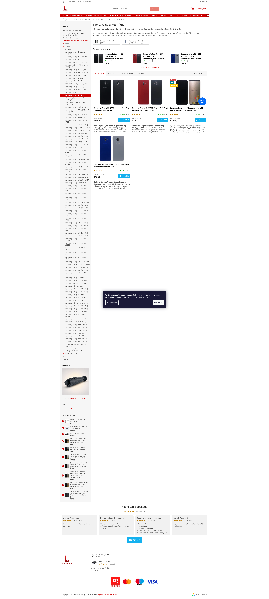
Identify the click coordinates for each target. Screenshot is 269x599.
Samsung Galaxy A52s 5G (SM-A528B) (76, 249)
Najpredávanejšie (126, 73)
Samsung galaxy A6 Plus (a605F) (76, 297)
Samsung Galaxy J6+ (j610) (74, 95)
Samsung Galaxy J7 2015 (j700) (76, 107)
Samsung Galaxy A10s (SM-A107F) (77, 142)
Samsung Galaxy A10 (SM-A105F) (76, 136)
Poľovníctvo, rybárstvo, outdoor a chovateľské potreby (74, 34)
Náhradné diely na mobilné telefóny (75, 41)
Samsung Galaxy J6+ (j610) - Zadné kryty (76, 103)
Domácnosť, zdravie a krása (72, 38)
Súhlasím (158, 303)
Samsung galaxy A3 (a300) (74, 278)
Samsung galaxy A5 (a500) (74, 286)
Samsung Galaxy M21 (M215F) (76, 327)
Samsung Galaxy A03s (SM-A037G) (77, 130)
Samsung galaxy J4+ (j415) (74, 81)
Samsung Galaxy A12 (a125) (75, 147)
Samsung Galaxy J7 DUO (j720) (76, 117)
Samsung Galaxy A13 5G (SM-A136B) (75, 156)
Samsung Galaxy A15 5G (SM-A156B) (75, 171)
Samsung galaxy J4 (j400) (74, 78)
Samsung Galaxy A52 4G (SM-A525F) (75, 239)
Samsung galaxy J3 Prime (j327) (76, 72)
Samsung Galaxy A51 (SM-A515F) (76, 236)
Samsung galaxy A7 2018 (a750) (76, 306)
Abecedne (140, 73)
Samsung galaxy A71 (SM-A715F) (76, 267)
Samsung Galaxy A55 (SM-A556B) (77, 262)
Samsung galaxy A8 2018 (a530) (76, 311)
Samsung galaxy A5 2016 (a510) (76, 289)
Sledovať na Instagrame (76, 398)
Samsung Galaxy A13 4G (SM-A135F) (75, 151)
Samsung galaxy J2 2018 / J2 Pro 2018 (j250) (76, 66)
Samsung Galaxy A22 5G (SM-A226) (75, 189)
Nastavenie (112, 303)
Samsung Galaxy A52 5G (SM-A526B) (75, 244)
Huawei (67, 46)
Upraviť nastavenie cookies (107, 595)
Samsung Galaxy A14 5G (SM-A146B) (75, 163)
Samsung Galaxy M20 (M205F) (76, 325)
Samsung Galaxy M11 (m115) (75, 319)
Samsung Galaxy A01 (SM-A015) (76, 125)
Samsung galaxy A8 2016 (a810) (76, 309)
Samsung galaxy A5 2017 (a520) (76, 292)
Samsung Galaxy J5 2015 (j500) (76, 84)
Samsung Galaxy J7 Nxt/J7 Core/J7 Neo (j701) (77, 111)
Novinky (65, 356)
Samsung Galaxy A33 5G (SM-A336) (75, 219)
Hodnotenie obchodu (134, 506)
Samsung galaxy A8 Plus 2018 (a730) (75, 315)
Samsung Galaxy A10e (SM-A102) (77, 139)
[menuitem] (72, 15)
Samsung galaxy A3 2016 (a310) (76, 280)
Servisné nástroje (71, 354)
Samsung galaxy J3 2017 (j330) (76, 75)
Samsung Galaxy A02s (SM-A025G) (77, 128)
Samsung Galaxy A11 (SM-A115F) (76, 145)
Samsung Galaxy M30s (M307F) (76, 333)
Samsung (68, 49)
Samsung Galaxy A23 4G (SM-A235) (75, 194)
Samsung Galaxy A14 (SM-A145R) (77, 159)
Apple (67, 43)
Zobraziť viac (134, 540)
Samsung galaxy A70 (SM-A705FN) (77, 264)
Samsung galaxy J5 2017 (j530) (76, 89)
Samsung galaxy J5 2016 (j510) (76, 87)
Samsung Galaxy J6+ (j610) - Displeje (76, 99)
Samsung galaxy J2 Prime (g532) (76, 62)
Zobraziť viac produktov (149, 67)
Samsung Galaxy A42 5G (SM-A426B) (75, 229)
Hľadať (154, 8)
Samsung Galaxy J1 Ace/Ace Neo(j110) (75, 53)
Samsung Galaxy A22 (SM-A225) (76, 186)
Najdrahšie (112, 73)
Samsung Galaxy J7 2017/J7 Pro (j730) (76, 121)
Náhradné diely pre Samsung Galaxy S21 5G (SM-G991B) (75, 350)
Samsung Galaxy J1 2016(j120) (76, 57)
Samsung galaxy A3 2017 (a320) (76, 283)
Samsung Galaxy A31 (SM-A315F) (76, 211)
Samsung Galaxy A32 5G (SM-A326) (75, 214)
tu (147, 297)
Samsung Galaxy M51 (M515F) (76, 341)
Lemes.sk (69, 408)
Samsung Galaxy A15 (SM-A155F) (76, 167)
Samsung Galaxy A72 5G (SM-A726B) (75, 274)
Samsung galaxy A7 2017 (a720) (76, 303)
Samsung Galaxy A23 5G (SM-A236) (75, 198)
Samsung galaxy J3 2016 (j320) (76, 70)
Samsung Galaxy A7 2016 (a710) (76, 300)
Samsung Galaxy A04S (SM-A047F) (77, 133)
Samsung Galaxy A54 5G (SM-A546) (75, 258)
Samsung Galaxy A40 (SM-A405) (76, 223)
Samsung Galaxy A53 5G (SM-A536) (75, 253)
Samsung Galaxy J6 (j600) (74, 92)
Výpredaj (66, 359)
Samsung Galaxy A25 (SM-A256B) (77, 202)
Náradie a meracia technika (72, 30)
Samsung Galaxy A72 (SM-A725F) (76, 270)
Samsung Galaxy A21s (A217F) (75, 183)
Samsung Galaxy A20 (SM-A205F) (76, 174)
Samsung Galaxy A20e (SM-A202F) (77, 177)
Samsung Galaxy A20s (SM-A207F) (77, 180)
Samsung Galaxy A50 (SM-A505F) (76, 233)
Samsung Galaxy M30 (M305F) (76, 330)
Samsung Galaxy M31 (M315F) (76, 336)
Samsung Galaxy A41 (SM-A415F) (76, 226)
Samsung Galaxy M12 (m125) (75, 322)
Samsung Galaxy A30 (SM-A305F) (76, 205)
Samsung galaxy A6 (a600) (74, 295)
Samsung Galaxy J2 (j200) (74, 59)
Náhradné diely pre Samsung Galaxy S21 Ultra (75, 345)
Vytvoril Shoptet (201, 594)
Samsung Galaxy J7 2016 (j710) (76, 115)
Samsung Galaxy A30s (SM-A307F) (77, 208)
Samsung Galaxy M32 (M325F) (76, 339)
